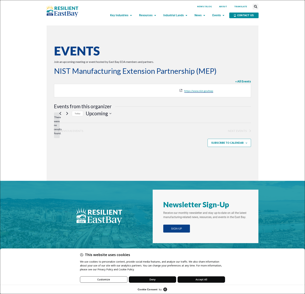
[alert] (57, 125)
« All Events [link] (243, 81)
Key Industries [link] (119, 15)
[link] (62, 11)
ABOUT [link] (223, 6)
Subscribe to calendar (227, 142)
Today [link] (77, 113)
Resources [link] (145, 15)
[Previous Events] (60, 113)
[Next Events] (67, 113)
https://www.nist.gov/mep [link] (198, 90)
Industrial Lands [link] (173, 15)
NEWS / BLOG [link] (204, 6)
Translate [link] (240, 6)
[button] (255, 7)
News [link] (198, 15)
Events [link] (216, 15)
